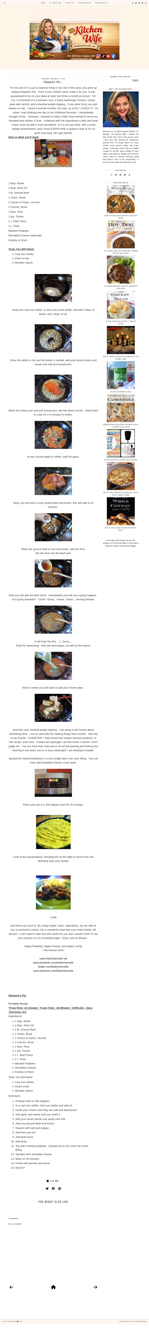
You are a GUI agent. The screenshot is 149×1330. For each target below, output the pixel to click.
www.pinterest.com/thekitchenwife (53, 970)
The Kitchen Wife (9, 1321)
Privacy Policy (101, 3)
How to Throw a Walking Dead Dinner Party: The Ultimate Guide (121, 357)
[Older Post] (95, 1287)
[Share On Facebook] (53, 1188)
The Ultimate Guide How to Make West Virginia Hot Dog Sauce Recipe (121, 252)
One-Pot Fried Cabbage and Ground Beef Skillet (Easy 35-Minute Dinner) (121, 493)
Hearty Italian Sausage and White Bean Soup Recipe (120, 216)
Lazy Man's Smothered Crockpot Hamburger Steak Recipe (120, 287)
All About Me (55, 3)
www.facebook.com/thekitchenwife (53, 962)
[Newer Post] (11, 1287)
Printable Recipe (18, 1003)
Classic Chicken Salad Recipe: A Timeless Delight (121, 322)
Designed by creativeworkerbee (133, 1321)
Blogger (133, 546)
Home (43, 3)
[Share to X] (47, 1188)
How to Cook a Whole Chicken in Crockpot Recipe (121, 528)
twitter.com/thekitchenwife (53, 966)
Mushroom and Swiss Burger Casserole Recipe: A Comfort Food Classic (121, 425)
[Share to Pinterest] (59, 1188)
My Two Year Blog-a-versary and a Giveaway (120, 459)
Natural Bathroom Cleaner (121, 391)
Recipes (68, 3)
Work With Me (85, 3)
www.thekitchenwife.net (53, 958)
